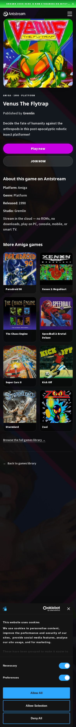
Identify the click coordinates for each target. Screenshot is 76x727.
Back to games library (19, 463)
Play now (38, 148)
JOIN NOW (38, 161)
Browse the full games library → (24, 440)
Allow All (36, 693)
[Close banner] (68, 608)
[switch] (64, 678)
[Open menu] (70, 14)
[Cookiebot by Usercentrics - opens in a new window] (44, 608)
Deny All (36, 718)
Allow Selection (36, 705)
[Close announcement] (72, 3)
